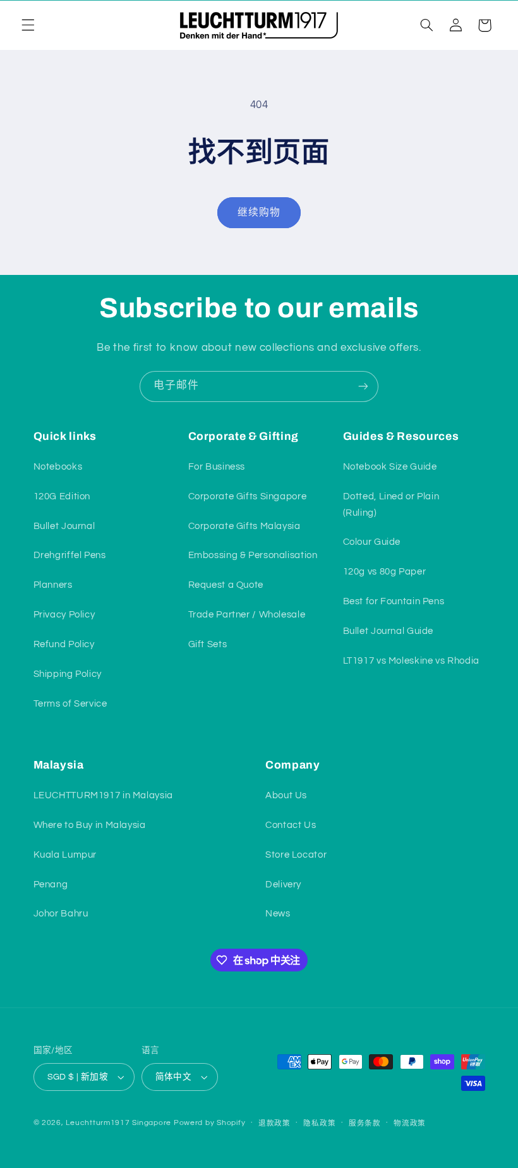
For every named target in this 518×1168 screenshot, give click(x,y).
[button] (27, 25)
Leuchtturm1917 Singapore (118, 1122)
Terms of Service (70, 704)
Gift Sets (207, 644)
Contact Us (290, 825)
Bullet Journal (64, 526)
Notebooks (58, 466)
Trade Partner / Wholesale (247, 614)
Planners (53, 585)
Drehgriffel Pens (69, 555)
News (278, 913)
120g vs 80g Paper (384, 571)
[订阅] (363, 386)
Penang (50, 884)
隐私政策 (319, 1123)
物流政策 (410, 1123)
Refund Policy (64, 644)
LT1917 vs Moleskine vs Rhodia (411, 661)
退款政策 (274, 1123)
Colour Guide (372, 542)
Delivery (283, 884)
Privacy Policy (64, 614)
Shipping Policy (67, 674)
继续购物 (259, 212)
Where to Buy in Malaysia (89, 825)
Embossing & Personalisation (253, 555)
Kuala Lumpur (65, 855)
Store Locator (296, 855)
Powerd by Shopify (210, 1122)
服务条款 (365, 1123)
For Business (217, 466)
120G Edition (62, 496)
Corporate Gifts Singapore (247, 496)
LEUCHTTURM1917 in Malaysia (103, 795)
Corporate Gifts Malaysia (244, 526)
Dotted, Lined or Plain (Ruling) (391, 505)
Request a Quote (225, 585)
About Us (286, 795)
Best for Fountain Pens (394, 601)
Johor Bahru (60, 913)
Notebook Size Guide (390, 466)
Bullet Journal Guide (388, 631)
